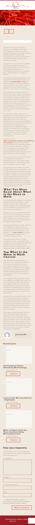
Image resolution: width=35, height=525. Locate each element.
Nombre (6, 477)
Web (4, 492)
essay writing (17, 232)
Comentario (8, 458)
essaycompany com (18, 81)
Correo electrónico (10, 484)
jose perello (20, 334)
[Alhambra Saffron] (17, 5)
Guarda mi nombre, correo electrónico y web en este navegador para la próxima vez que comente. (16, 501)
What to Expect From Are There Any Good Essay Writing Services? (15, 432)
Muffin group (21, 521)
